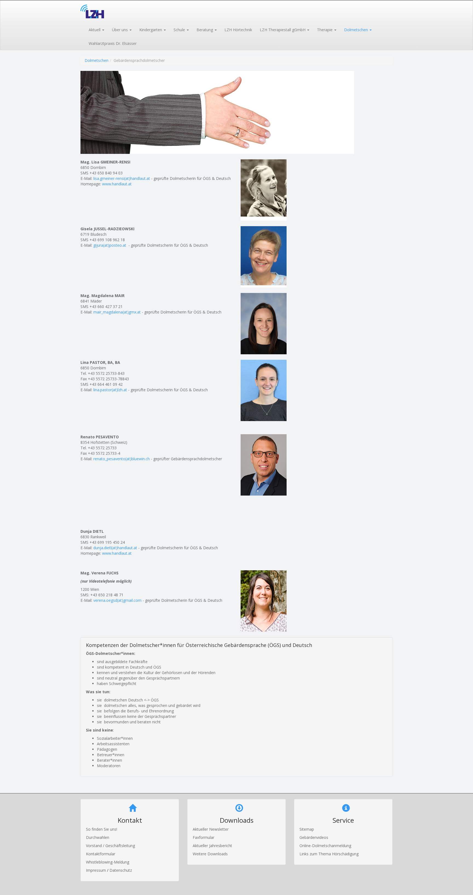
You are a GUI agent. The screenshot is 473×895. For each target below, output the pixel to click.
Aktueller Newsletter (211, 829)
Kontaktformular (100, 853)
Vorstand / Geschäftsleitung (110, 845)
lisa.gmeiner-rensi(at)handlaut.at (121, 178)
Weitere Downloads (210, 853)
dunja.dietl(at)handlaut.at (115, 547)
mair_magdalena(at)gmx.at (117, 312)
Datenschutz (120, 870)
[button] (96, 29)
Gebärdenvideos (313, 837)
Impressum (96, 870)
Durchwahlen (97, 837)
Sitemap (306, 829)
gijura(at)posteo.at (109, 245)
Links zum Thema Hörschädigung (329, 853)
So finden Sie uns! (101, 829)
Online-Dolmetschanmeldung (325, 845)
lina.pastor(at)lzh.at (110, 389)
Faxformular (203, 837)
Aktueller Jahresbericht (212, 845)
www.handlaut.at (117, 183)
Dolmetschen (96, 60)
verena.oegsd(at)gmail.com (117, 600)
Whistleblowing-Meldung (107, 862)
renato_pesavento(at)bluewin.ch (121, 458)
